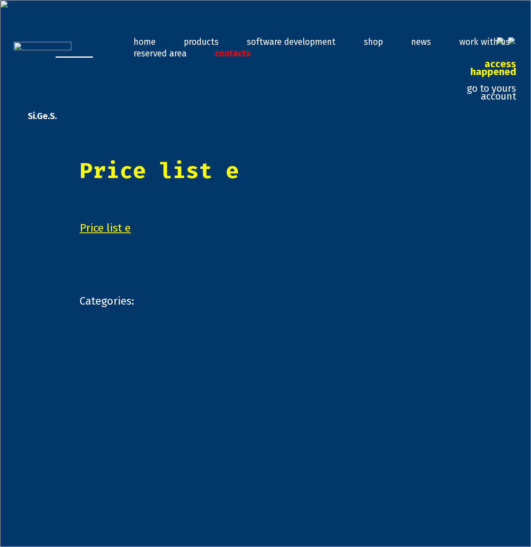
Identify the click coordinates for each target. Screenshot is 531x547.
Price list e (105, 227)
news (421, 42)
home (145, 42)
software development (291, 42)
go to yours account (491, 80)
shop (373, 42)
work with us (484, 42)
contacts (233, 53)
